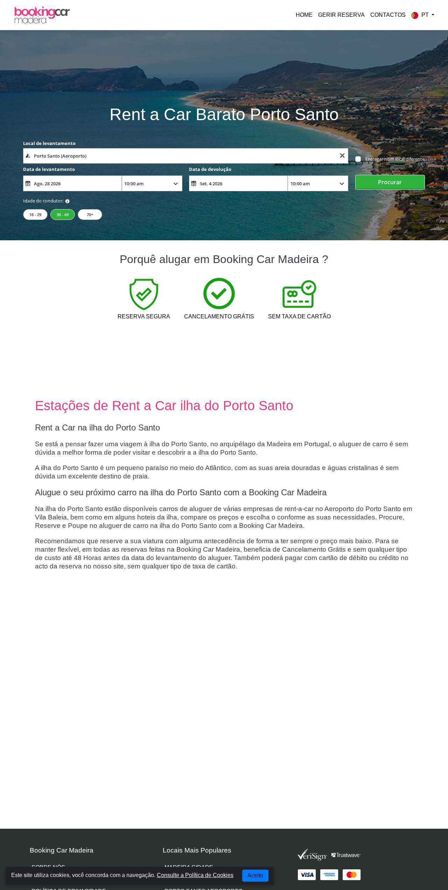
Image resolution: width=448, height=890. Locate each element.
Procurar (390, 182)
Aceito (255, 875)
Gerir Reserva (341, 15)
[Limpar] (342, 156)
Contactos (388, 15)
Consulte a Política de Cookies (195, 875)
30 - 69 (63, 214)
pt (425, 15)
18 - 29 (35, 214)
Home (304, 15)
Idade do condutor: (43, 201)
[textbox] (185, 156)
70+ (90, 214)
